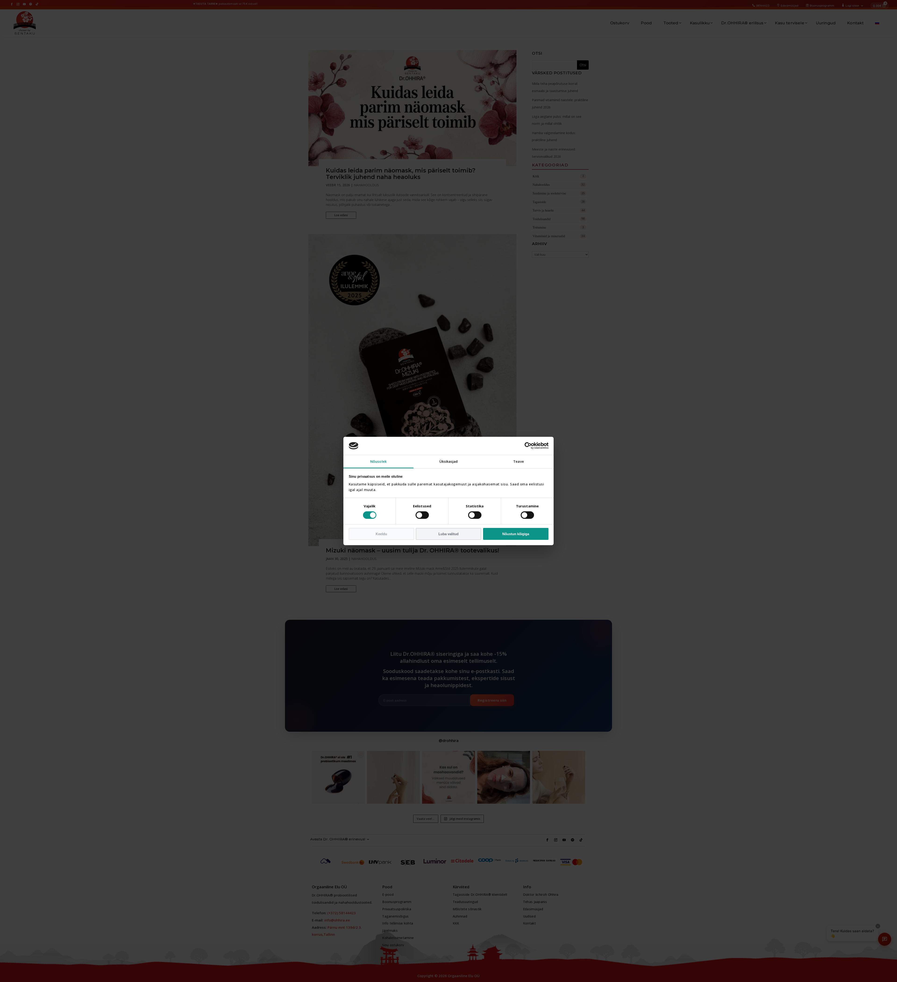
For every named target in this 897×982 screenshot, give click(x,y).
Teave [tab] (518, 461)
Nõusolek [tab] (378, 461)
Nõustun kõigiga (515, 534)
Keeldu (381, 534)
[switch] (422, 515)
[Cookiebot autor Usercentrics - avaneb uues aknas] (528, 445)
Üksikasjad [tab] (448, 461)
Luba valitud (448, 534)
